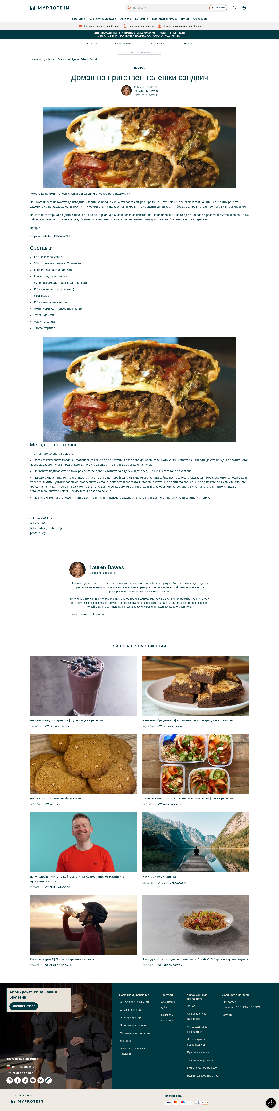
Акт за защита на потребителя (197, 1029)
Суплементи (123, 43)
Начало (34, 59)
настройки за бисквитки (22, 1059)
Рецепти (92, 43)
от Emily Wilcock (57, 887)
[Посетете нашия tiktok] (25, 1080)
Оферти (227, 1015)
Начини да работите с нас (202, 1075)
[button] (271, 1103)
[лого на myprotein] (49, 8)
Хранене (187, 43)
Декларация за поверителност (196, 1042)
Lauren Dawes (106, 567)
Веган (185, 18)
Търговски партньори (200, 1060)
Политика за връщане (133, 1025)
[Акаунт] (234, 7)
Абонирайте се (23, 1006)
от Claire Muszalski (172, 882)
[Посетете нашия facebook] (17, 1080)
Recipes (52, 59)
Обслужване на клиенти (134, 1002)
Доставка (125, 1040)
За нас (191, 1006)
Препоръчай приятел (241, 1005)
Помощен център (130, 1017)
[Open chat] (48, 1080)
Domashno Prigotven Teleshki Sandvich (78, 59)
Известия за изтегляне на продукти (135, 1051)
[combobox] (176, 8)
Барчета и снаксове (164, 18)
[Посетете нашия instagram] (9, 1080)
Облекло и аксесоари (167, 1018)
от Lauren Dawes (146, 91)
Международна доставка (135, 1033)
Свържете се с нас (131, 1009)
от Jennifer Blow (170, 804)
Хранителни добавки (102, 18)
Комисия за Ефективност (202, 1068)
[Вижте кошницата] (244, 8)
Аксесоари (200, 18)
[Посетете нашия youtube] (33, 1080)
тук (102, 614)
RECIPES (139, 67)
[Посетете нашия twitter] (40, 1080)
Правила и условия (198, 1052)
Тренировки (156, 43)
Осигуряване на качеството (196, 1016)
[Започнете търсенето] (129, 8)
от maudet (52, 804)
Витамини (141, 18)
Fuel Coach (220, 8)
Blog (42, 59)
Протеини (78, 18)
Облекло (125, 18)
